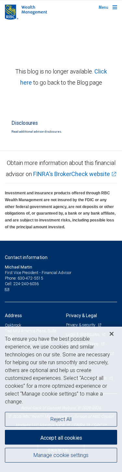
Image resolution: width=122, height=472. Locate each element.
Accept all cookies (61, 437)
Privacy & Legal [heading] (81, 315)
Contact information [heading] (26, 257)
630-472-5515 (30, 278)
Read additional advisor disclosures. (36, 132)
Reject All (61, 419)
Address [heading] (13, 315)
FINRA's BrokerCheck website (71, 174)
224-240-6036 (26, 283)
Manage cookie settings (61, 455)
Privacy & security (81, 325)
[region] (61, 399)
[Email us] (7, 289)
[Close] (111, 334)
